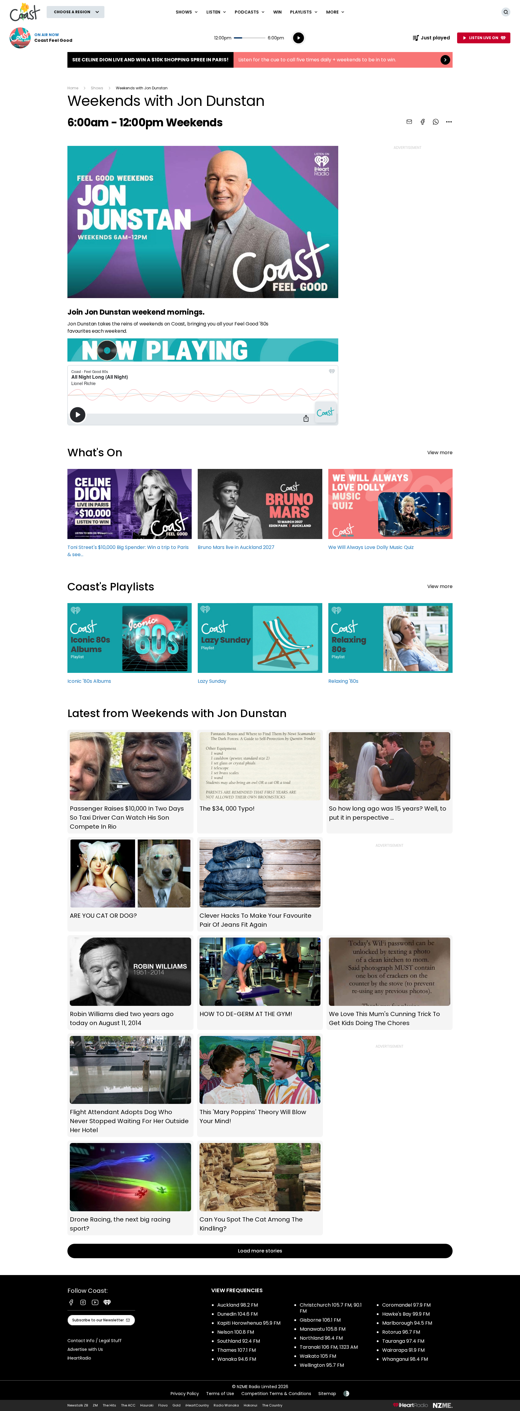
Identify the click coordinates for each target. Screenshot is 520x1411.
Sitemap (327, 1394)
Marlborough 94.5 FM (407, 1323)
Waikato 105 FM (318, 1356)
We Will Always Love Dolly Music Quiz (390, 512)
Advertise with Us (85, 1349)
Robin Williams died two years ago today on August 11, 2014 (130, 982)
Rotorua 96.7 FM (401, 1332)
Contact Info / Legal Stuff (94, 1341)
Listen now (41, 37)
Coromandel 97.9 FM (406, 1305)
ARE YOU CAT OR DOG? (130, 884)
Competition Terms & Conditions (276, 1394)
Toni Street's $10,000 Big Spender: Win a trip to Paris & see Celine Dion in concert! (129, 516)
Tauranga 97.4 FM (403, 1341)
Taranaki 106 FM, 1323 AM (329, 1347)
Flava (163, 1405)
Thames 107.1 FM (236, 1350)
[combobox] (449, 121)
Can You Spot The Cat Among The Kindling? (260, 1188)
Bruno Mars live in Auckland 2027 (260, 512)
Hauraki (146, 1405)
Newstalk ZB (77, 1405)
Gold (176, 1405)
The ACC (128, 1405)
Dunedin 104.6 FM (237, 1314)
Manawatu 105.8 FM (322, 1329)
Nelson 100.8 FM (235, 1332)
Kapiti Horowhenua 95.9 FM (248, 1323)
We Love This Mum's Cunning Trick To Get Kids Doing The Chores (390, 982)
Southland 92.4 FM (238, 1341)
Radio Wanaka (226, 1405)
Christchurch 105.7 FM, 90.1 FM (331, 1308)
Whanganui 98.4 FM (405, 1359)
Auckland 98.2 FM (237, 1305)
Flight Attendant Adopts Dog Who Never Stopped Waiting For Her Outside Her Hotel (130, 1085)
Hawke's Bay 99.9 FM (406, 1314)
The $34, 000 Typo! (260, 781)
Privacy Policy (185, 1394)
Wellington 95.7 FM (322, 1365)
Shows (97, 88)
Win (277, 12)
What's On (94, 452)
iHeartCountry (197, 1405)
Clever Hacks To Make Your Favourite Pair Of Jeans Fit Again (260, 884)
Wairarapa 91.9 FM (403, 1350)
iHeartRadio (79, 1358)
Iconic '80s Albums (129, 646)
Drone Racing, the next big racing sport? (130, 1188)
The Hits (109, 1405)
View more (440, 452)
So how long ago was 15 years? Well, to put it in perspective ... (390, 781)
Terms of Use (220, 1394)
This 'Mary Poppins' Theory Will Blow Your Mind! (260, 1085)
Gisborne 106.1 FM (320, 1320)
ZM (95, 1405)
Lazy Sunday (260, 646)
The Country (272, 1405)
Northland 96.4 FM (321, 1338)
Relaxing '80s (390, 646)
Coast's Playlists (110, 586)
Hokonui (250, 1405)
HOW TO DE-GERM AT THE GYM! (260, 982)
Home (72, 88)
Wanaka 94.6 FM (236, 1359)
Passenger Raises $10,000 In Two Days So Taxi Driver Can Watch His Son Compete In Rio (130, 781)
